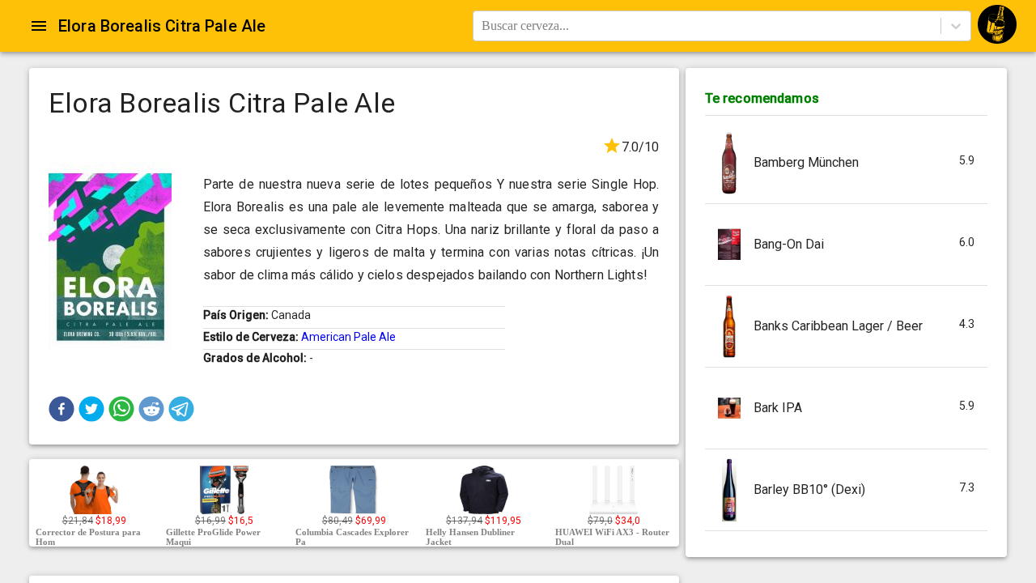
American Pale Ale (348, 336)
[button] (61, 409)
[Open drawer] (38, 25)
